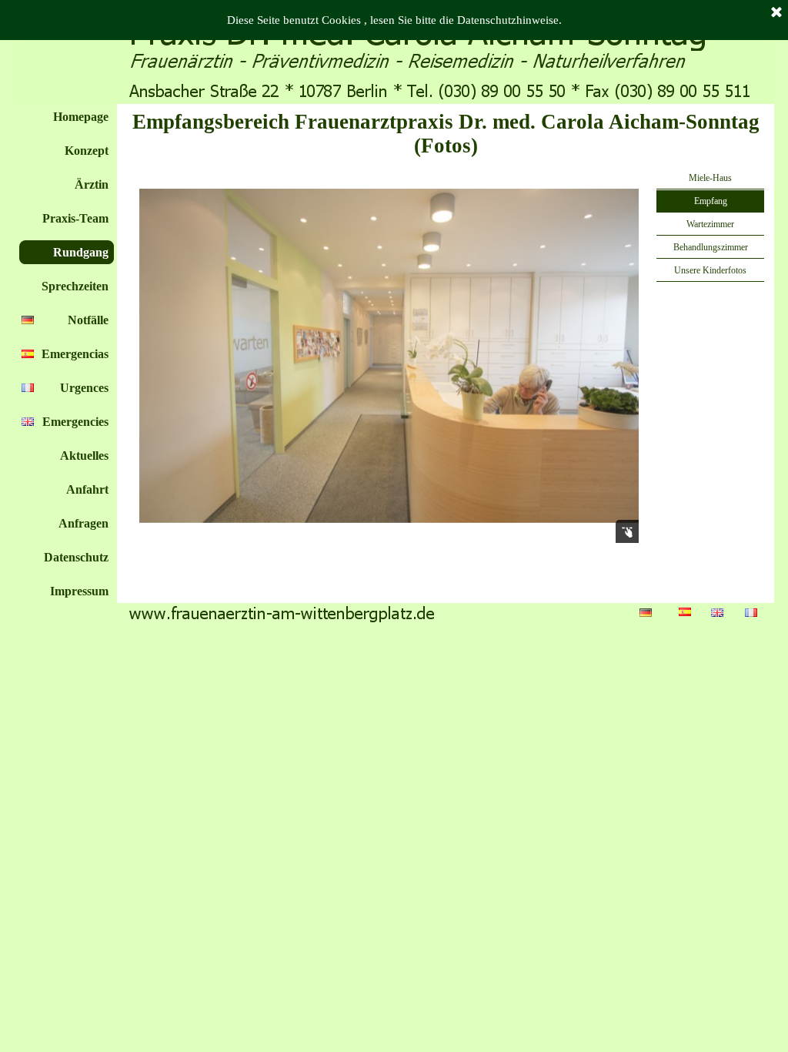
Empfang (710, 201)
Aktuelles (84, 455)
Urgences (84, 387)
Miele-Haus (710, 178)
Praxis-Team (75, 218)
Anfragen (83, 523)
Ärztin (92, 184)
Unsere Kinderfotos (710, 270)
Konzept (87, 150)
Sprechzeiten (75, 286)
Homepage (81, 116)
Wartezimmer (710, 224)
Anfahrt (87, 489)
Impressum (79, 591)
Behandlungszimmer (710, 247)
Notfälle (88, 320)
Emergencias (75, 353)
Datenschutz (76, 557)
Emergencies (75, 421)
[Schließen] (776, 13)
